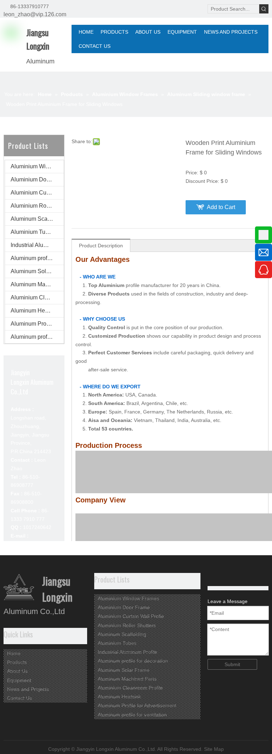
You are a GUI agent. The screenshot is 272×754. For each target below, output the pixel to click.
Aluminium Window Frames (37, 166)
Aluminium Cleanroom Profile (37, 297)
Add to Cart (221, 207)
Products (17, 662)
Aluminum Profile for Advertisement (37, 324)
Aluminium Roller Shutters (37, 206)
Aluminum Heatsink (35, 311)
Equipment (19, 680)
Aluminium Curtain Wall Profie (37, 193)
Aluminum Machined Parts (37, 284)
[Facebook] (234, 577)
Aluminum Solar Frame (37, 271)
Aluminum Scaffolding (37, 219)
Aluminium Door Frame (37, 179)
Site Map (214, 749)
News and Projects (28, 689)
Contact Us (19, 698)
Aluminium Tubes (33, 232)
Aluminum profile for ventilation (37, 337)
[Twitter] (223, 577)
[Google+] (212, 577)
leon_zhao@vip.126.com (35, 14)
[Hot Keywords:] (263, 8)
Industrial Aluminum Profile (37, 245)
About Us (17, 671)
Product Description (101, 245)
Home (14, 653)
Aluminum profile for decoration (37, 258)
